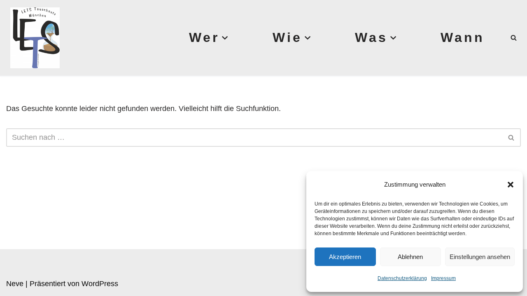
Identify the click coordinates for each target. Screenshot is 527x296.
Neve (14, 284)
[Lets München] (33, 37)
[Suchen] (514, 38)
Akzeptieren (345, 256)
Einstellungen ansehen (480, 256)
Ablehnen (410, 256)
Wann (463, 37)
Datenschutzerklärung (402, 278)
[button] (510, 184)
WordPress (100, 284)
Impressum (443, 278)
